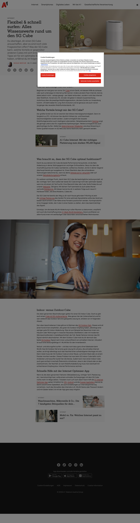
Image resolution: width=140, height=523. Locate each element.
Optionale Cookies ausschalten (90, 81)
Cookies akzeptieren (90, 75)
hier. (90, 70)
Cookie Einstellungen (48, 75)
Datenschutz (44, 64)
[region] (70, 69)
